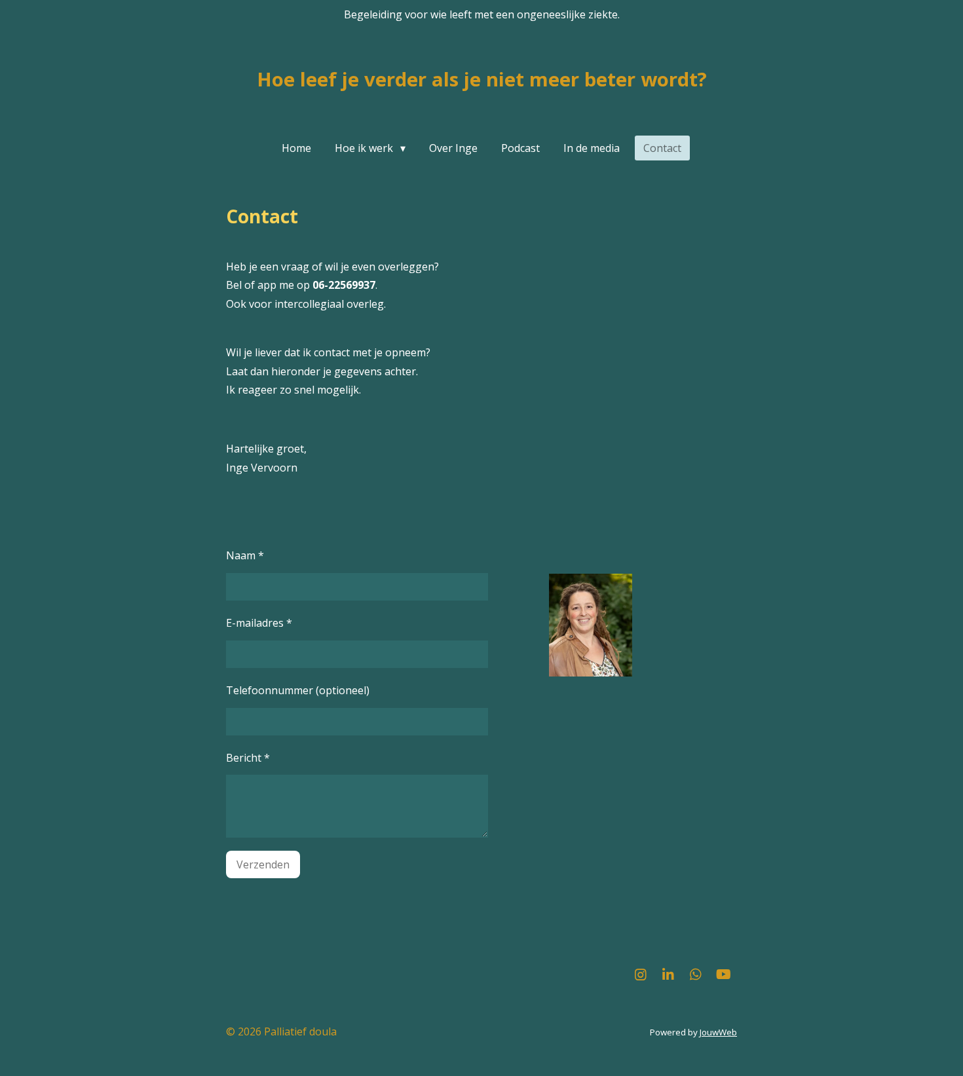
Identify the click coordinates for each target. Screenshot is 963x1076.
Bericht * (248, 758)
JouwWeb (718, 1032)
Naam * (245, 555)
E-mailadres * (259, 623)
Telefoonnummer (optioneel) (297, 690)
